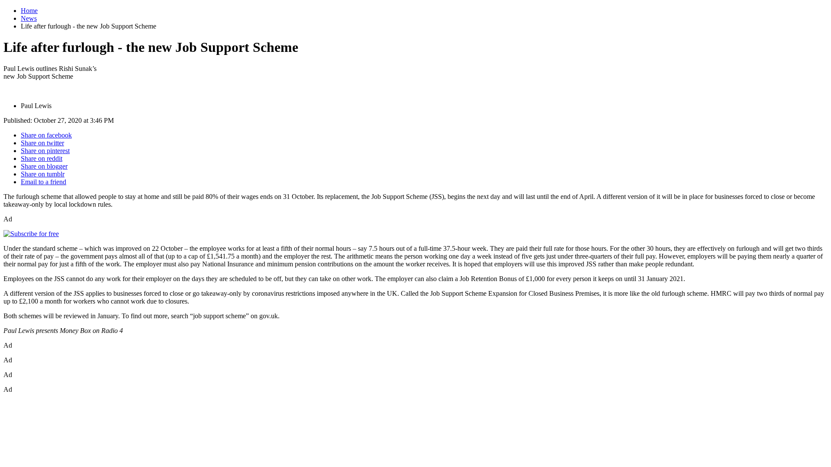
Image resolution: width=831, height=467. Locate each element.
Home (29, 10)
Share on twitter (42, 143)
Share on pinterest (45, 150)
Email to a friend (43, 182)
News (29, 18)
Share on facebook (46, 135)
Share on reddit (41, 158)
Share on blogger (44, 166)
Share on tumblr (42, 174)
